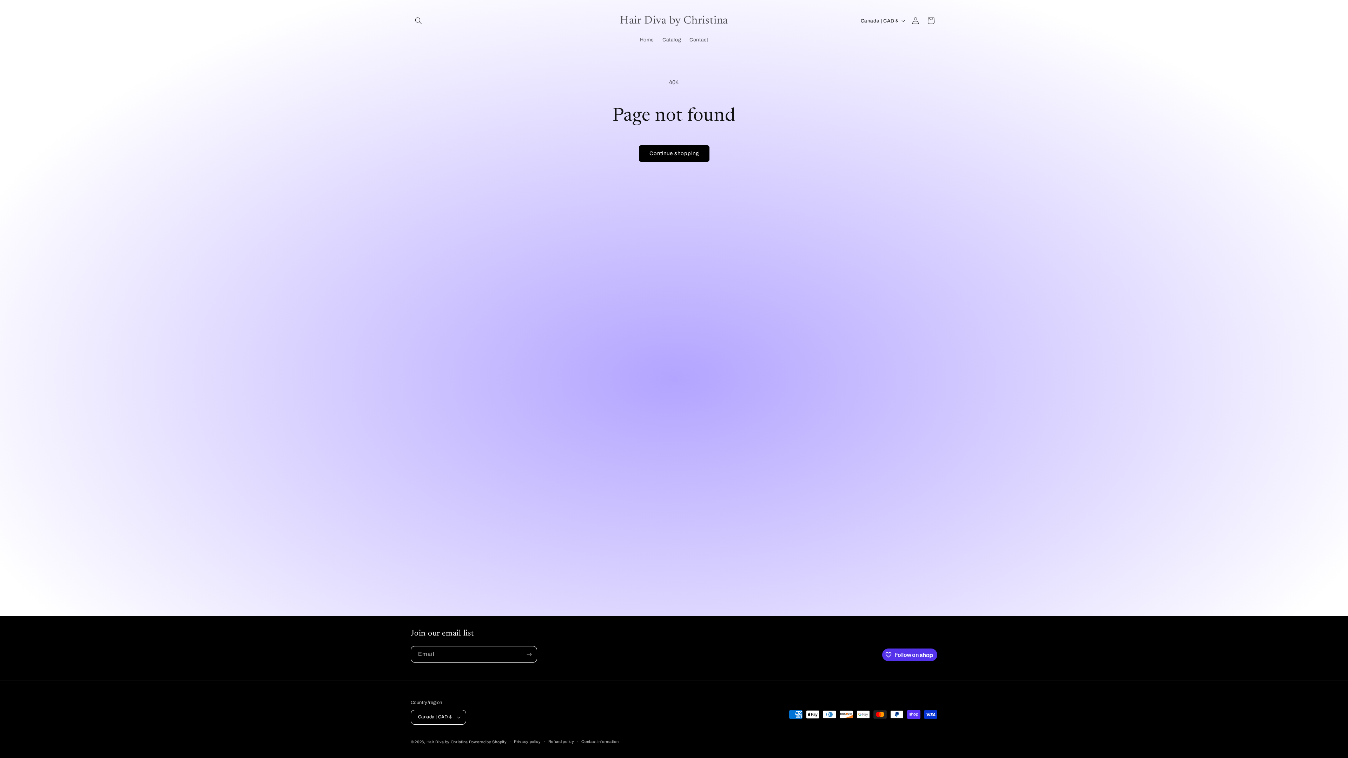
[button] (418, 20)
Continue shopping (674, 153)
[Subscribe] (529, 654)
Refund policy (561, 741)
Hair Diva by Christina (448, 742)
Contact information (600, 741)
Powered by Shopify (488, 742)
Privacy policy (527, 741)
